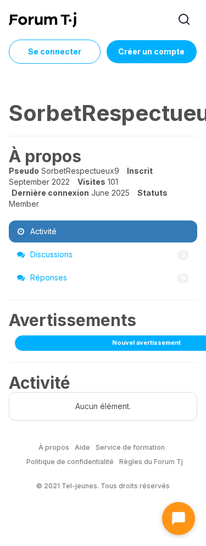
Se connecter (54, 51)
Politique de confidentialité (70, 461)
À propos (53, 447)
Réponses (106, 277)
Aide (82, 447)
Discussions (106, 254)
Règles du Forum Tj (151, 461)
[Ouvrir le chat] (178, 518)
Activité (42, 231)
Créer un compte (151, 51)
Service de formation (130, 447)
